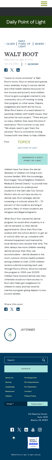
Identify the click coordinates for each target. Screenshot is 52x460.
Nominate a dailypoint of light (33, 159)
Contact (28, 391)
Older (10, 43)
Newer (39, 43)
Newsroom (9, 391)
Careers (8, 396)
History (8, 382)
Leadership (10, 387)
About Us (9, 378)
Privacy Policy (30, 396)
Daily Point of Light (24, 43)
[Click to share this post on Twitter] (12, 70)
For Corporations (31, 382)
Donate (26, 369)
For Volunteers (30, 387)
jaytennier (33, 63)
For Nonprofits (30, 378)
